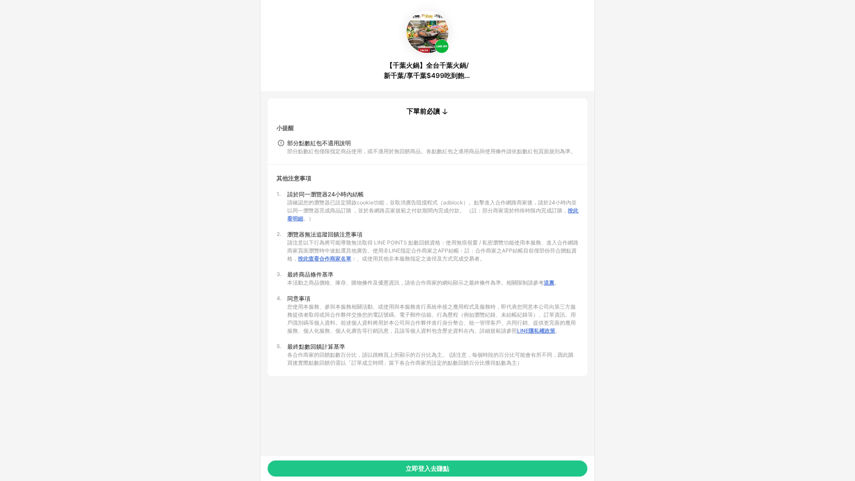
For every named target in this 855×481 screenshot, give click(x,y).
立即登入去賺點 (427, 468)
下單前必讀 (423, 111)
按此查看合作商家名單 (324, 258)
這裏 (549, 282)
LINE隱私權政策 (536, 330)
